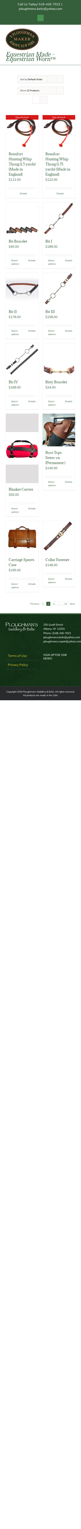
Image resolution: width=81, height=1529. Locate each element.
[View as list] (43, 99)
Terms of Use (17, 656)
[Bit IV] (22, 359)
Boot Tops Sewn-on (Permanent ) (55, 457)
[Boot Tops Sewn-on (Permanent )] (59, 430)
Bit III (50, 311)
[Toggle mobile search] (67, 30)
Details (23, 193)
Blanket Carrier (21, 489)
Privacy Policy (18, 665)
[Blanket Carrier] (22, 448)
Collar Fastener (57, 559)
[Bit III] (59, 289)
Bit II (13, 311)
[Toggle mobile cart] (60, 30)
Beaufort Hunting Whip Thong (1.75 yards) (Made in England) (57, 164)
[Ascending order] (60, 79)
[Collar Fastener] (59, 537)
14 (65, 603)
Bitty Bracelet (56, 382)
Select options (15, 262)
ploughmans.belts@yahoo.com (40, 9)
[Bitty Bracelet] (59, 359)
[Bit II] (22, 289)
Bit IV (13, 382)
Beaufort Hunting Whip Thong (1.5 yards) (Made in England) (22, 164)
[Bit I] (59, 218)
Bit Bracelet (18, 241)
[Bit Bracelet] (22, 218)
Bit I (48, 241)
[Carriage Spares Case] (22, 537)
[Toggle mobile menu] (73, 30)
